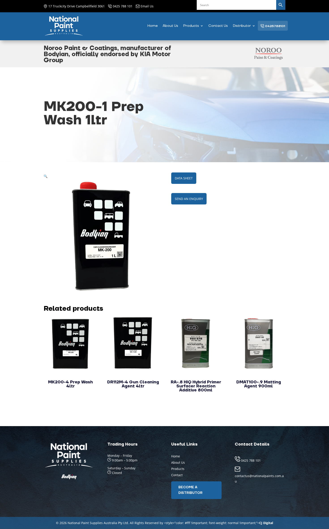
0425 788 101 (122, 6)
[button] (45, 176)
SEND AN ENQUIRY (189, 199)
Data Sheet (184, 178)
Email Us (147, 6)
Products (191, 26)
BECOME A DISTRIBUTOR (190, 490)
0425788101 (274, 26)
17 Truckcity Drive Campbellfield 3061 (76, 6)
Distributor (242, 26)
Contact (177, 475)
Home (152, 26)
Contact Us (218, 26)
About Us (170, 26)
